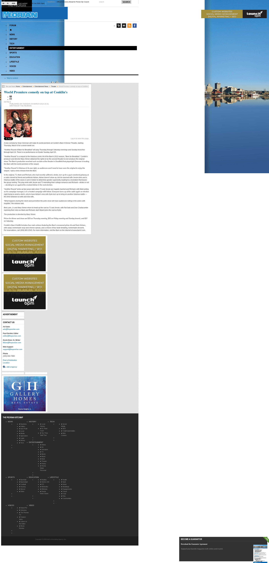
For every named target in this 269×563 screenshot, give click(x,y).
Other (22, 491)
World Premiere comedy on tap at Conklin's (35, 91)
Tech (22, 443)
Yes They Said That (44, 434)
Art (42, 447)
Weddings (65, 487)
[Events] (124, 25)
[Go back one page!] (3, 86)
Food (64, 493)
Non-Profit (23, 428)
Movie (43, 454)
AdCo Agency (12, 367)
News (10, 422)
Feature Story (22, 518)
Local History (42, 425)
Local (22, 431)
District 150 (45, 482)
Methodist (44, 487)
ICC (42, 484)
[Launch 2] (25, 271)
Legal (22, 438)
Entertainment (27, 86)
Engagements (67, 489)
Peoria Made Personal (43, 468)
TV (42, 452)
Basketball (23, 482)
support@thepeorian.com (12, 349)
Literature (44, 449)
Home (18, 86)
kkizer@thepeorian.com (12, 343)
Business (23, 424)
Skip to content (12, 78)
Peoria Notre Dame (44, 492)
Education (34, 477)
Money (22, 440)
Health (64, 480)
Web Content (63, 434)
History (32, 422)
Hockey (23, 487)
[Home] (11, 30)
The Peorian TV (24, 514)
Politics (22, 426)
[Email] (11, 99)
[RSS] (129, 25)
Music (43, 456)
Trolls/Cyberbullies (68, 431)
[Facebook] (135, 25)
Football (23, 484)
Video (31, 505)
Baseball (23, 480)
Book (43, 459)
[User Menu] (119, 25)
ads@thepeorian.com (11, 329)
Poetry (43, 463)
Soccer (22, 489)
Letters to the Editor (23, 523)
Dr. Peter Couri (43, 430)
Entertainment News (41, 86)
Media (22, 433)
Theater (53, 86)
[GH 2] (25, 411)
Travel (64, 491)
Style (64, 482)
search (101, 2)
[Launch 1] (234, 18)
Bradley (44, 480)
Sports (11, 477)
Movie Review (22, 527)
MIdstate (44, 489)
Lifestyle (54, 477)
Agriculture (24, 436)
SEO (64, 428)
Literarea (23, 510)
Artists (43, 445)
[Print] (11, 97)
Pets (64, 496)
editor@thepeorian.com (12, 336)
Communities (66, 498)
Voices (11, 505)
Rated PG (23, 508)
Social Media (64, 425)
